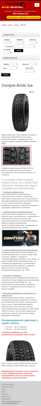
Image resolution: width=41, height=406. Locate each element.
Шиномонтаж (6, 396)
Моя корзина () (20, 13)
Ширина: (7, 40)
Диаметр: (33, 40)
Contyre (16, 25)
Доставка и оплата (30, 11)
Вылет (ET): (30, 68)
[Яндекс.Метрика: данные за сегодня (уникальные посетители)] (8, 384)
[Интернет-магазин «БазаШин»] (13, 5)
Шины (10, 25)
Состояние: (7, 49)
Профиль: (20, 40)
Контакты (8, 11)
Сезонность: (9, 47)
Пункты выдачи (17, 11)
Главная (4, 25)
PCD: (5, 68)
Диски (3, 391)
